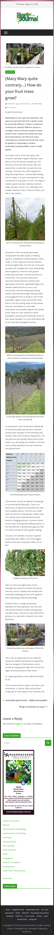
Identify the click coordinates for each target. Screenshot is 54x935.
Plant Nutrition (9, 846)
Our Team (44, 910)
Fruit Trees (10, 72)
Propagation (8, 858)
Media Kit (25, 913)
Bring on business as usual (31, 706)
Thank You (19, 916)
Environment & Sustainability (14, 829)
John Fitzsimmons (24, 104)
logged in (19, 723)
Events (18, 913)
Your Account (29, 916)
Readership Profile (32, 910)
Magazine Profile (18, 910)
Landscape (7, 837)
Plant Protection (9, 850)
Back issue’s (9, 913)
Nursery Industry (9, 841)
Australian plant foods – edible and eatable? (26, 700)
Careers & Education (11, 821)
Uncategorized (9, 866)
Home (8, 910)
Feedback (9, 916)
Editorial (6, 825)
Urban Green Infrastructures (14, 870)
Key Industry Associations (40, 913)
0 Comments (11, 107)
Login (46, 916)
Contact (39, 916)
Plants (5, 854)
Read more (7, 878)
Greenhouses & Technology (14, 833)
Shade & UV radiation (11, 862)
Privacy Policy (22, 919)
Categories (33, 919)
